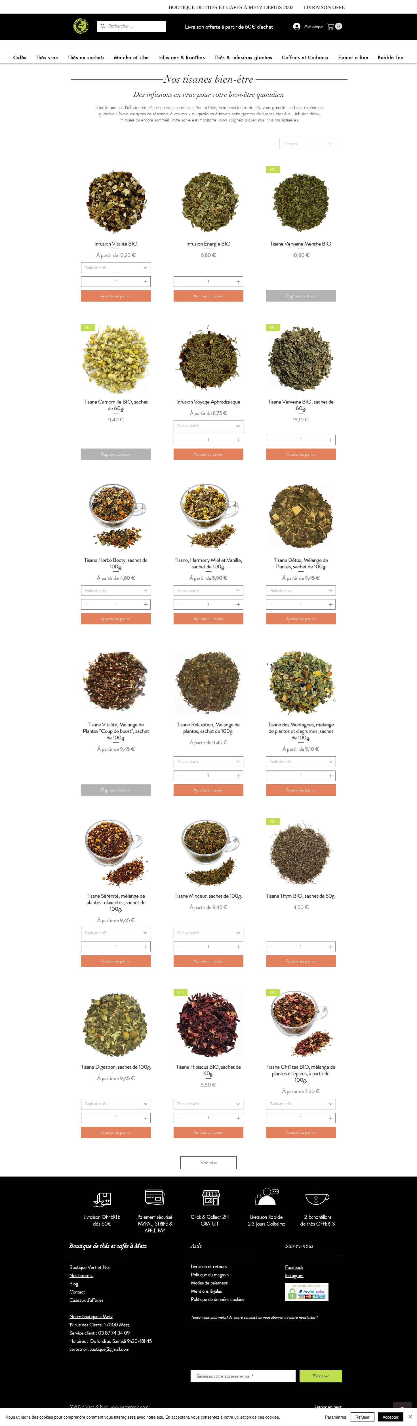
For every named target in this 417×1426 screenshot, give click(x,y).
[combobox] (307, 143)
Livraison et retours (209, 1266)
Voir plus (209, 1162)
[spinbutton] (116, 282)
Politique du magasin (210, 1274)
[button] (335, 26)
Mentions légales (206, 1291)
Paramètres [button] (335, 1417)
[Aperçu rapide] (116, 201)
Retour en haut (327, 1406)
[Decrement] (85, 282)
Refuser (362, 1417)
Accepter (391, 1417)
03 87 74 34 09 (114, 1332)
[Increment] (146, 282)
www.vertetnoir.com (129, 1406)
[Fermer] (410, 1416)
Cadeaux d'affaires (86, 1300)
